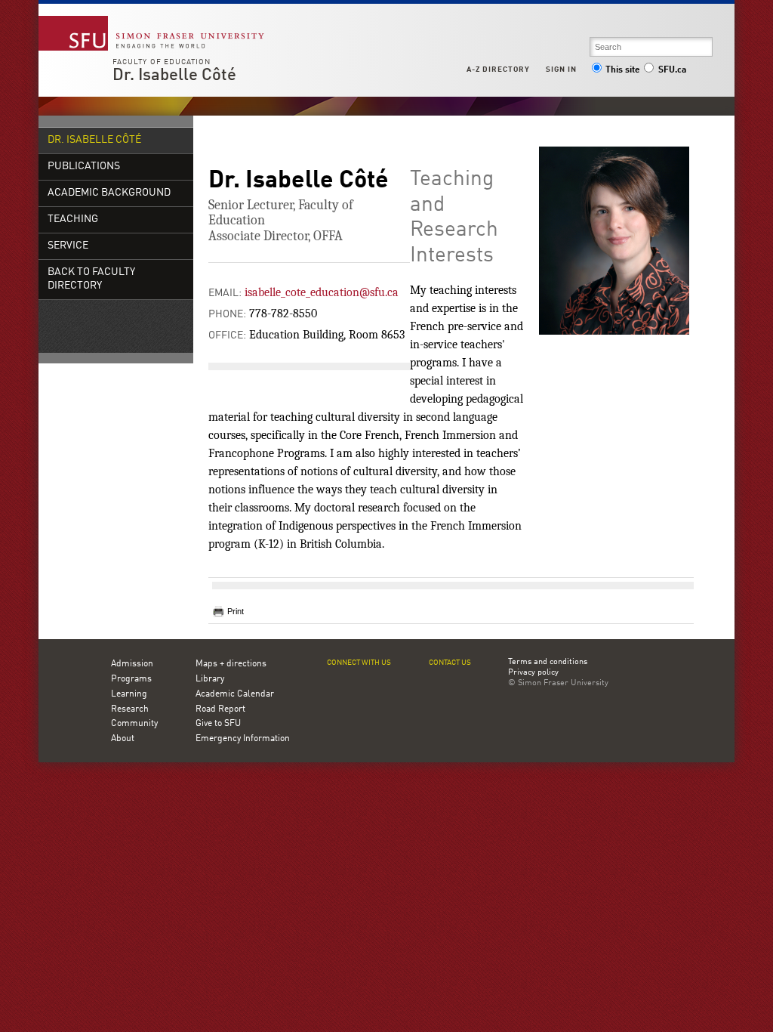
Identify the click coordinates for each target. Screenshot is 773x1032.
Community (134, 723)
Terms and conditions (547, 662)
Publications (84, 166)
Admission (132, 664)
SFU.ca (672, 70)
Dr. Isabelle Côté (174, 75)
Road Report (220, 709)
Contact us (450, 663)
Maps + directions (231, 664)
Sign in (561, 69)
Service (68, 246)
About (122, 738)
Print (235, 611)
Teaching (73, 219)
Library (210, 679)
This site (622, 70)
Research (130, 709)
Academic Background (109, 193)
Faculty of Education (161, 62)
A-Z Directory (498, 69)
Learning (129, 694)
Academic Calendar (235, 694)
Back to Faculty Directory (91, 279)
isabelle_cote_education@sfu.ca (322, 292)
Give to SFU (218, 723)
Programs (131, 679)
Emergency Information (243, 738)
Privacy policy (533, 673)
